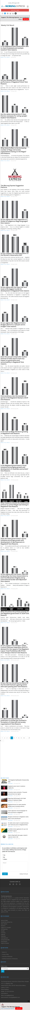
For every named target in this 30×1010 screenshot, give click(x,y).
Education (3, 936)
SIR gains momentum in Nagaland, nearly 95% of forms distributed (18, 817)
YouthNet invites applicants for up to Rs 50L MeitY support (18, 829)
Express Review (5, 943)
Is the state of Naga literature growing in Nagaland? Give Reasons (14, 432)
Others (5, 859)
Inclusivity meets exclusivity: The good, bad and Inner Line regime (17, 793)
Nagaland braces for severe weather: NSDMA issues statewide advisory (17, 805)
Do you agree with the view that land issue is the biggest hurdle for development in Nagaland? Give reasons (15, 289)
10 (24, 738)
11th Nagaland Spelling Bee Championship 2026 (18, 780)
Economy (3, 932)
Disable (3, 931)
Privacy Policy (5, 954)
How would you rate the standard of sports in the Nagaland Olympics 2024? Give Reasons (14, 397)
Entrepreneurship (5, 939)
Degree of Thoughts (6, 927)
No (4, 857)
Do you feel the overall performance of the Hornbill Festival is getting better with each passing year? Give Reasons (14, 684)
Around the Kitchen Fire (6, 922)
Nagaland (10, 783)
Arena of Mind (4, 920)
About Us (4, 952)
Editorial (3, 934)
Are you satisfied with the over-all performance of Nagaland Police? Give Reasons (14, 82)
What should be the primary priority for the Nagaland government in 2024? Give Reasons (15, 613)
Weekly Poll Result (5, 57)
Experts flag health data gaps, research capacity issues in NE (17, 836)
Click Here (25, 19)
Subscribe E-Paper (15, 10)
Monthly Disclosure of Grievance (10, 958)
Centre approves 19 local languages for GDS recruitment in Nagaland (17, 811)
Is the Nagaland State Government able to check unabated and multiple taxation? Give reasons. (15, 48)
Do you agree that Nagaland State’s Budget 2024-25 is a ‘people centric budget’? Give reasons (13, 324)
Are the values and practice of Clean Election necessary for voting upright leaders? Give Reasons (14, 116)
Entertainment (4, 938)
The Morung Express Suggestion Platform (12, 186)
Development (4, 929)
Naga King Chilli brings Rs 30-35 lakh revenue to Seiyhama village (17, 799)
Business (3, 925)
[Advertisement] (15, 759)
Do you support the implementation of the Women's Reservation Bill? (14, 254)
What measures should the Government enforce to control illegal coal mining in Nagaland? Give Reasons (15, 504)
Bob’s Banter (4, 924)
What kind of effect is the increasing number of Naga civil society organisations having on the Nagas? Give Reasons (13, 150)
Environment (4, 941)
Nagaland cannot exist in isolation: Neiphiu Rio (16, 787)
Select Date (4, 966)
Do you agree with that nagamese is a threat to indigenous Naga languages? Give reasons (14, 221)
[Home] (13, 6)
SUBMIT (5, 874)
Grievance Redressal (7, 956)
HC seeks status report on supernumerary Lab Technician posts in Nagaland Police (18, 823)
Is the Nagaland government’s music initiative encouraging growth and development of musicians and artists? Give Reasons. (14, 468)
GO (2, 971)
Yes (4, 855)
